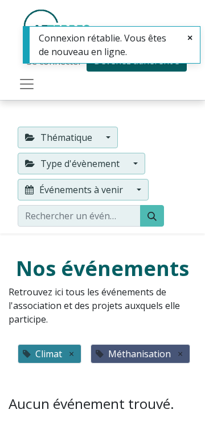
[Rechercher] (152, 216)
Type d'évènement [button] (80, 163)
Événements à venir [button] (81, 189)
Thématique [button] (66, 137)
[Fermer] (190, 37)
